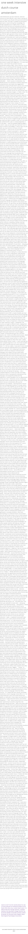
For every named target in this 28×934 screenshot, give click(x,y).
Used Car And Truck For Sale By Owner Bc (12, 905)
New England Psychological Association (11, 916)
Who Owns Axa (9, 908)
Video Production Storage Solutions (10, 909)
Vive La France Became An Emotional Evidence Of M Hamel (13, 906)
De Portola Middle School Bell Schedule (11, 912)
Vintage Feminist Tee (19, 911)
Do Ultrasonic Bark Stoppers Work (15, 914)
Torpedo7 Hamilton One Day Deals (13, 910)
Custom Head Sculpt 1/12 (20, 908)
